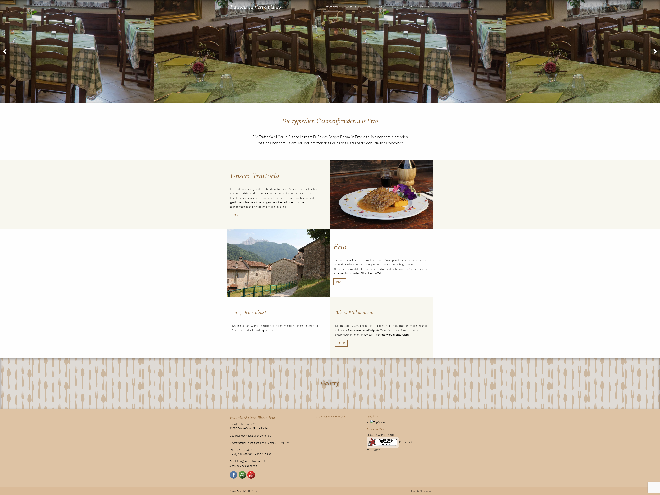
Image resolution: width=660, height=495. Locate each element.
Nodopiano (425, 491)
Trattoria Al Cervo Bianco (255, 6)
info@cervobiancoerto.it (251, 461)
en (421, 6)
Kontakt (408, 6)
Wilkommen (333, 6)
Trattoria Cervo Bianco (380, 434)
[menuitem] (333, 6)
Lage (395, 6)
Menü (368, 6)
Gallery (382, 6)
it (429, 6)
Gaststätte (352, 6)
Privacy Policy (236, 491)
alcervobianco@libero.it (243, 465)
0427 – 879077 (243, 450)
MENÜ (236, 215)
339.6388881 (246, 454)
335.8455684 (264, 454)
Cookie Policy (250, 491)
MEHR (339, 281)
